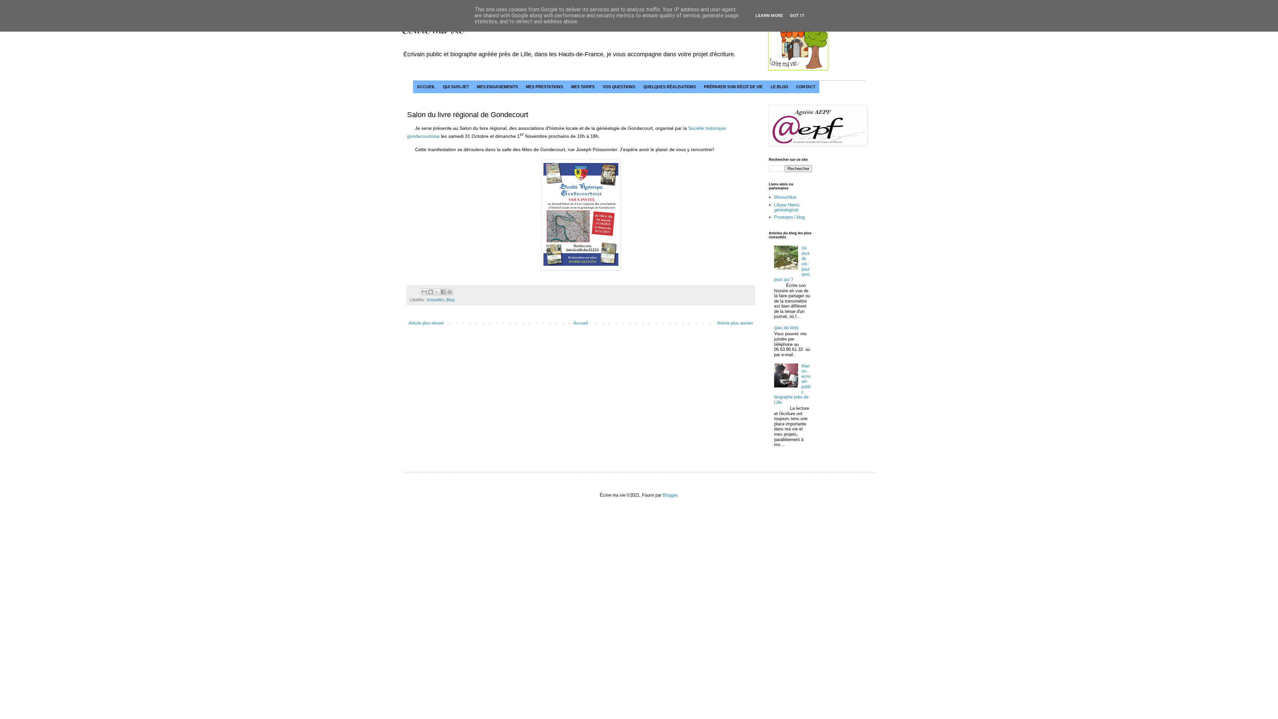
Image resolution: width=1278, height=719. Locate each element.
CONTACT (805, 87)
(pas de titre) (786, 327)
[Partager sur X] (437, 292)
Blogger (670, 495)
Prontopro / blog (789, 217)
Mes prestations (544, 87)
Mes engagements (497, 87)
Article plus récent (426, 323)
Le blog (779, 87)
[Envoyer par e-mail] (424, 292)
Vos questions (619, 87)
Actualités (435, 300)
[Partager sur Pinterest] (449, 292)
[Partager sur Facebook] (443, 292)
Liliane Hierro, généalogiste (787, 207)
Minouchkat (785, 197)
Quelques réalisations (669, 87)
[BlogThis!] (430, 292)
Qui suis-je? (456, 87)
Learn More (769, 15)
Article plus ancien (735, 323)
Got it (797, 15)
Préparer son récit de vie (733, 87)
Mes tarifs (583, 87)
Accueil (426, 87)
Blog (450, 300)
